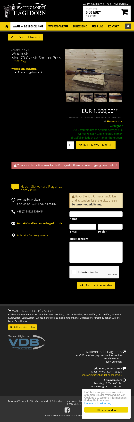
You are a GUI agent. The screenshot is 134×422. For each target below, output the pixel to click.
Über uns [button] (97, 26)
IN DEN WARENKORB (97, 145)
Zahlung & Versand (93, 3)
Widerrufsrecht (122, 3)
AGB (109, 3)
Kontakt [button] (113, 26)
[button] (6, 26)
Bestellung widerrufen (22, 327)
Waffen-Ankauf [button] (58, 26)
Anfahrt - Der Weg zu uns (32, 235)
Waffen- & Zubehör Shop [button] (28, 26)
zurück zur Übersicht (27, 37)
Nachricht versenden (98, 285)
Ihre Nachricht (78, 239)
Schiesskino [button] (80, 26)
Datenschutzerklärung (86, 204)
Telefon (102, 231)
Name (73, 219)
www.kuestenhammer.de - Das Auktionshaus (67, 415)
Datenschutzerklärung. (98, 403)
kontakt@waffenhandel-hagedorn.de (39, 223)
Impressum (71, 401)
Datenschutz (57, 401)
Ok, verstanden (106, 410)
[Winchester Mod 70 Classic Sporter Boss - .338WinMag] (94, 70)
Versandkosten (115, 121)
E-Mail (73, 231)
